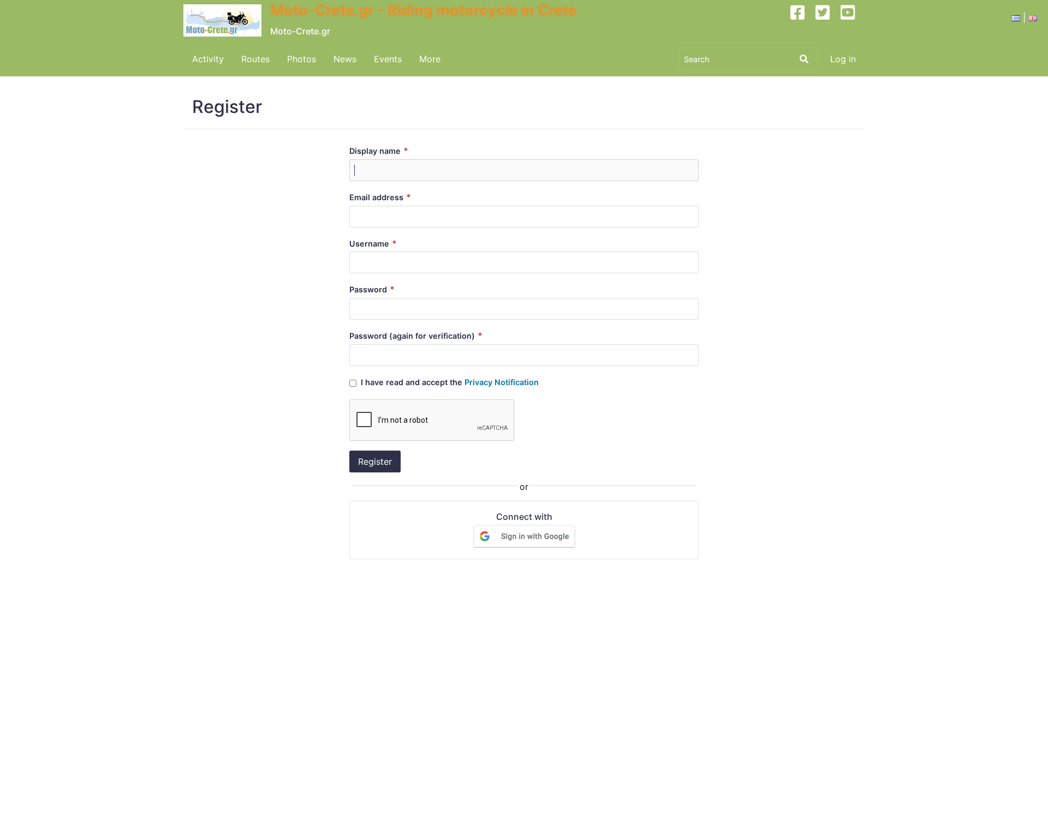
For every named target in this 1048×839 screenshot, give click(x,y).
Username (373, 243)
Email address (380, 197)
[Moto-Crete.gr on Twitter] (826, 20)
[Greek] (1015, 17)
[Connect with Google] (524, 535)
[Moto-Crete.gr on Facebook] (801, 20)
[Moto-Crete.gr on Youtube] (852, 20)
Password (372, 289)
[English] (1032, 17)
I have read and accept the (449, 382)
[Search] (804, 59)
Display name (378, 151)
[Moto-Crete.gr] (226, 20)
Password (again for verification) (416, 336)
